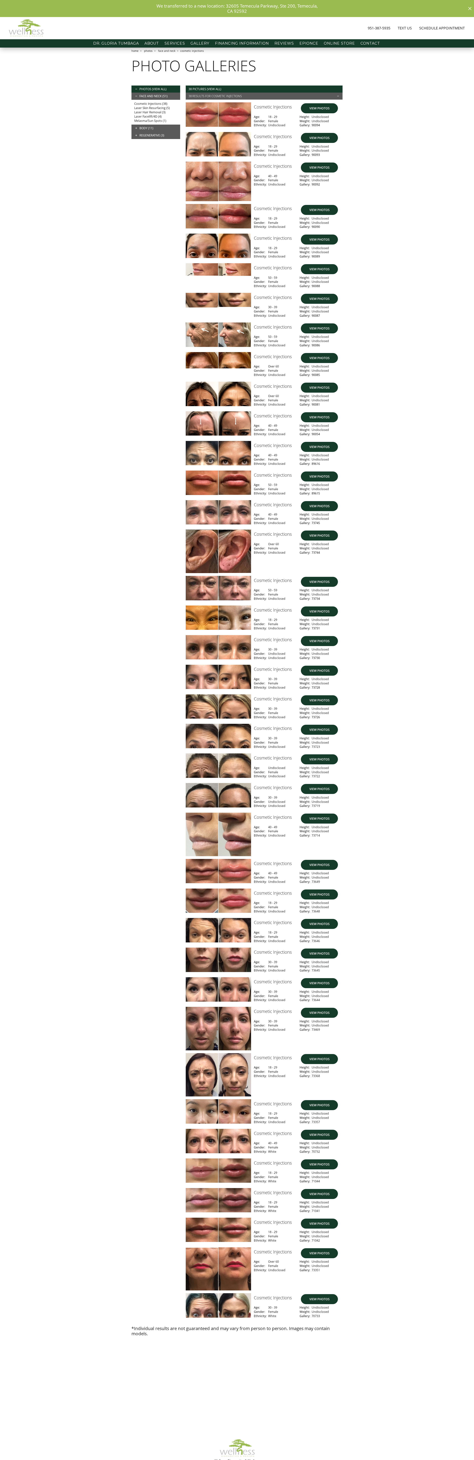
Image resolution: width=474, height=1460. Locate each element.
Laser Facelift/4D (148, 116)
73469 (316, 1030)
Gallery (200, 43)
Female (273, 121)
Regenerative (151, 135)
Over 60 (273, 366)
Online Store (339, 43)
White (272, 1152)
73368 (316, 1076)
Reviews (284, 43)
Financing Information (242, 43)
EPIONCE (308, 43)
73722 (316, 776)
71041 (316, 1211)
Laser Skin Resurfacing (152, 108)
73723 (316, 747)
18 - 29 (272, 117)
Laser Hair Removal (150, 112)
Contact (370, 43)
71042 (316, 1240)
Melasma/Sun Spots (150, 121)
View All (159, 89)
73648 (316, 911)
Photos (148, 51)
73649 (316, 882)
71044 (316, 1181)
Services (174, 43)
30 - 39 (272, 307)
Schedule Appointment (442, 28)
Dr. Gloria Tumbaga (116, 43)
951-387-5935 (379, 28)
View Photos (319, 108)
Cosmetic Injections (150, 104)
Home (134, 51)
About (151, 43)
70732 (316, 1152)
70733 (316, 1316)
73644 (316, 1000)
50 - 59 (272, 278)
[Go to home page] (76, 28)
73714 (316, 835)
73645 (316, 970)
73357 (316, 1122)
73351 (316, 1270)
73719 (316, 806)
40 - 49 (272, 176)
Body (146, 128)
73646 (316, 941)
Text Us (405, 28)
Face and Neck (166, 51)
